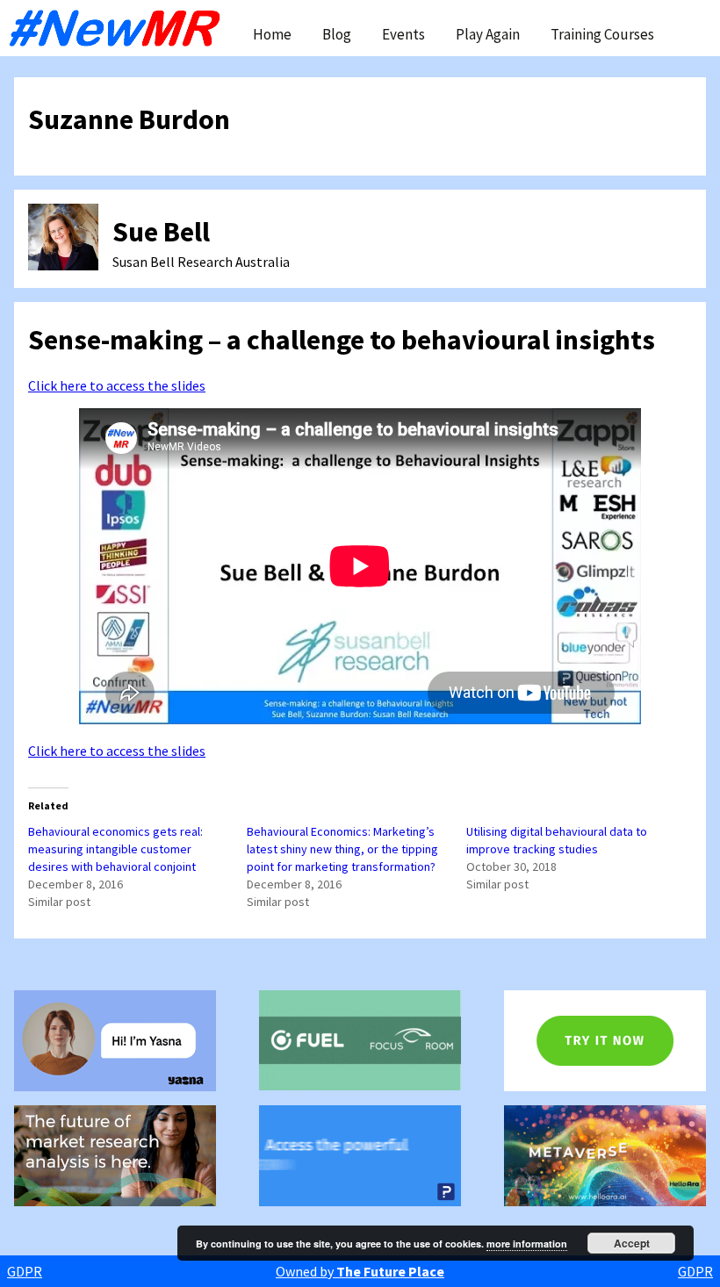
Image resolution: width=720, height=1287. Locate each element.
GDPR (24, 1271)
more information (526, 1243)
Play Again (488, 34)
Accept (632, 1243)
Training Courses (602, 34)
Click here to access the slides (116, 385)
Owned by (360, 1271)
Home (272, 34)
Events (403, 34)
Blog (336, 34)
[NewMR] (119, 28)
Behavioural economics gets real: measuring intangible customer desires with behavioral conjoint (115, 848)
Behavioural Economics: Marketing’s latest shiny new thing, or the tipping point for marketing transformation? (342, 848)
